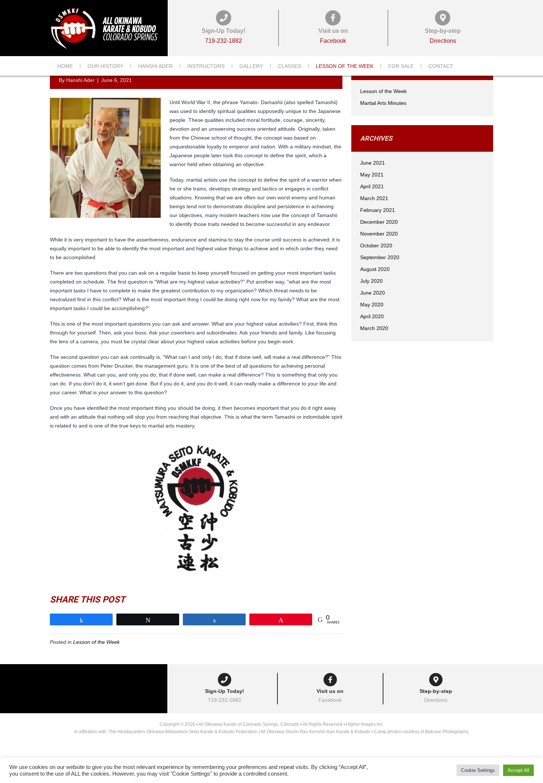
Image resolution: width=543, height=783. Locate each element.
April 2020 (372, 316)
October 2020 (376, 245)
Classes (289, 66)
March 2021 (374, 198)
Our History (105, 66)
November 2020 (379, 234)
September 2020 (379, 257)
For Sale (401, 66)
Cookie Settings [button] (478, 770)
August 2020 (375, 269)
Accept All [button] (518, 770)
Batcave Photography (446, 731)
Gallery (251, 66)
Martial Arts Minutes (383, 103)
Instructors (206, 66)
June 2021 (372, 163)
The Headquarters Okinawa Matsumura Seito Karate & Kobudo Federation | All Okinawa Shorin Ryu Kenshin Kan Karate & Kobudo (239, 731)
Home (65, 66)
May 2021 (371, 175)
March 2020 (374, 328)
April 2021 (372, 186)
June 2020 (372, 293)
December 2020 (379, 222)
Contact (440, 66)
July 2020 (371, 281)
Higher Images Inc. (365, 724)
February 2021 (377, 210)
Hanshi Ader (155, 66)
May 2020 (371, 305)
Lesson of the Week (344, 66)
